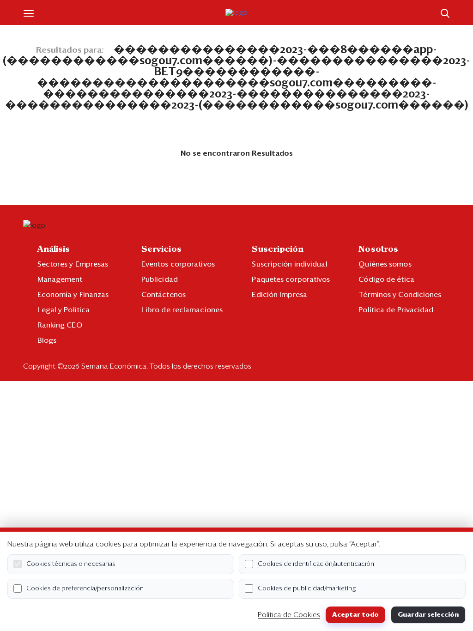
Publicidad (159, 279)
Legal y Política (63, 310)
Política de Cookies (289, 615)
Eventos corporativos (178, 264)
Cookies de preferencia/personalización (85, 588)
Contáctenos (163, 294)
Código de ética (386, 279)
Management (60, 279)
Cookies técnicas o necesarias (70, 564)
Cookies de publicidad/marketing (307, 588)
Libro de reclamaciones (182, 310)
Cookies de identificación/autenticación (316, 564)
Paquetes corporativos (291, 279)
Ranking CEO (59, 325)
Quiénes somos (384, 264)
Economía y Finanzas (73, 294)
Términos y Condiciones (399, 294)
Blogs (47, 340)
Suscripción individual (289, 264)
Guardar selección (428, 615)
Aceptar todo (355, 615)
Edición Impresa (279, 294)
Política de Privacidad (395, 310)
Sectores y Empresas (73, 264)
